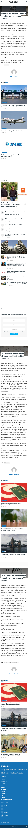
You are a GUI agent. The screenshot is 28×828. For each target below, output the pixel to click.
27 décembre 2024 (5, 21)
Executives (3, 789)
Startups (3, 793)
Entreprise (4, 102)
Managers (3, 791)
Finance (4, 526)
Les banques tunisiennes (6, 799)
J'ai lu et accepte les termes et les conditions (14, 331)
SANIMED (6, 64)
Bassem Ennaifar (14, 474)
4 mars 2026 (4, 158)
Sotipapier (6, 462)
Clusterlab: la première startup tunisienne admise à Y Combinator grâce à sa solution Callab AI (10, 204)
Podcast (3, 797)
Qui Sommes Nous (5, 822)
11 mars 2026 (4, 132)
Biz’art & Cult (4, 781)
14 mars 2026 (5, 252)
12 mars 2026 (4, 108)
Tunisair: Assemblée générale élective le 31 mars (13, 131)
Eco (2, 785)
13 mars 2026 (10, 260)
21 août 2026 (4, 506)
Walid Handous (14, 76)
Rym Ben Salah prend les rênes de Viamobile (13, 224)
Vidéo (2, 795)
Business (4, 551)
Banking (2, 779)
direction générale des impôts (11, 662)
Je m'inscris (14, 333)
